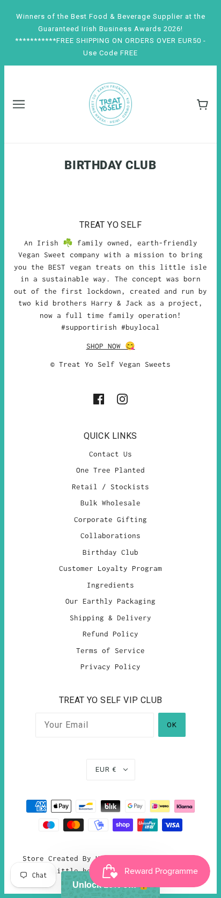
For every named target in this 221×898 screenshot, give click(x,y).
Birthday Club (110, 552)
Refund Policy (110, 633)
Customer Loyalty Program (110, 568)
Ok (172, 725)
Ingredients (110, 585)
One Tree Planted (110, 470)
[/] (110, 103)
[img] (98, 398)
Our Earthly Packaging (110, 601)
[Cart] (202, 104)
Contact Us (110, 454)
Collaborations (110, 535)
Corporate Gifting (110, 519)
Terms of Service (110, 650)
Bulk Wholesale (110, 502)
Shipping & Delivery (110, 617)
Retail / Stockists (110, 486)
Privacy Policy (110, 666)
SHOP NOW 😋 (110, 346)
